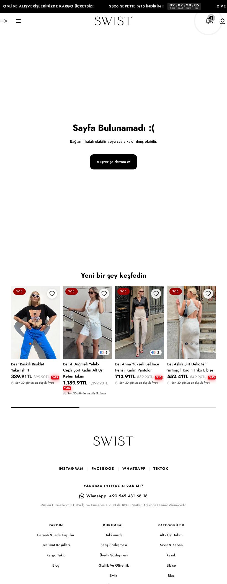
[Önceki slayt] (17, 322)
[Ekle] (207, 342)
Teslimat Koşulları (56, 545)
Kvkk (113, 575)
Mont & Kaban (171, 545)
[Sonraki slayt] (54, 322)
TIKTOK (160, 468)
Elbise (171, 565)
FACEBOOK (103, 468)
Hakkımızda (113, 535)
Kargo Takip (56, 555)
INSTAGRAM (71, 468)
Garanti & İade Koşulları (56, 535)
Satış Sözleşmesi (113, 545)
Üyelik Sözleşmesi (114, 555)
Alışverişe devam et (113, 161)
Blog (56, 565)
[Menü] (3, 21)
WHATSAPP (134, 468)
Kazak (171, 555)
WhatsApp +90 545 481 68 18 (117, 496)
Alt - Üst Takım (171, 535)
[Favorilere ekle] (52, 294)
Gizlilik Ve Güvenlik (114, 565)
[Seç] (51, 342)
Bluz (171, 575)
